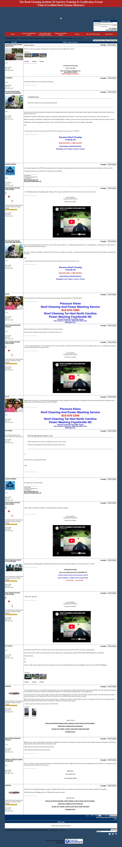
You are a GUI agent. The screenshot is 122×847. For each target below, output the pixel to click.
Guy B (7, 294)
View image (26, 61)
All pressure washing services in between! (70, 726)
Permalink (103, 45)
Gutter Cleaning (67, 38)
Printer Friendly (113, 40)
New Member (113, 28)
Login (114, 25)
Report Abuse (60, 842)
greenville (114, 817)
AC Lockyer (8, 645)
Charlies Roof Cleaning (70, 569)
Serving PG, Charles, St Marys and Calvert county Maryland (70, 729)
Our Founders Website (11, 38)
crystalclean (8, 77)
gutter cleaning (100, 817)
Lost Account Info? (111, 30)
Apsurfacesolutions (10, 164)
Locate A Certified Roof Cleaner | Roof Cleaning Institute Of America (40, 38)
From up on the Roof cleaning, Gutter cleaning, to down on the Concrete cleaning (69, 723)
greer (115, 818)
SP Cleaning (8, 430)
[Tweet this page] (109, 834)
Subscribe (114, 829)
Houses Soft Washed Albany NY (32, 181)
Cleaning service (70, 731)
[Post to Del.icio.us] (115, 834)
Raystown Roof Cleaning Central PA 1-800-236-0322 (13, 92)
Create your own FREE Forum (54, 840)
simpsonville (108, 817)
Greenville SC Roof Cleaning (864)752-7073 (13, 45)
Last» (92, 815)
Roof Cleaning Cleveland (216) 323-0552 (12, 188)
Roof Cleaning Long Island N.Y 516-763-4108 (13, 560)
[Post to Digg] (112, 834)
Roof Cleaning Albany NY (31, 180)
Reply (105, 40)
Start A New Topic (98, 40)
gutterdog (8, 686)
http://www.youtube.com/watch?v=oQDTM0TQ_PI (73, 572)
